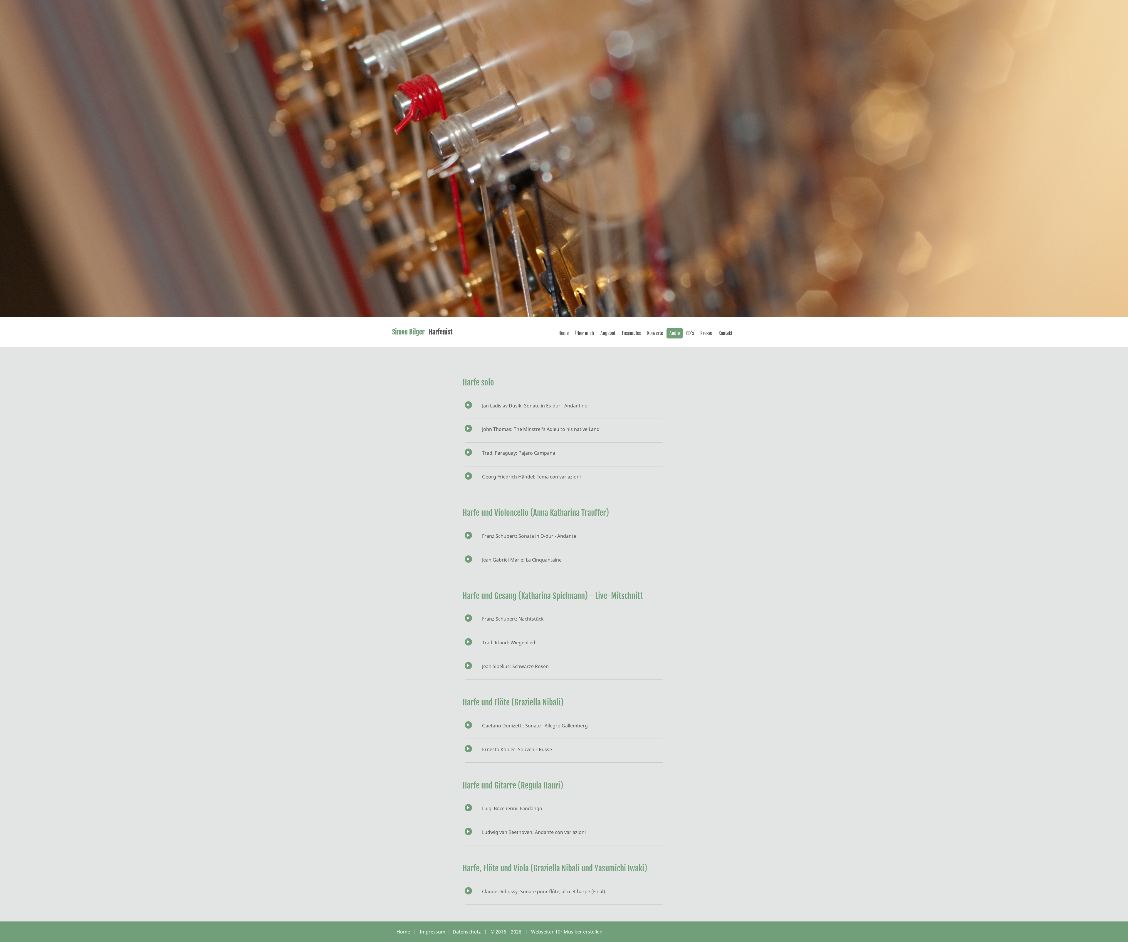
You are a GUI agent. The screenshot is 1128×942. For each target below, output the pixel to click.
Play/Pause (468, 405)
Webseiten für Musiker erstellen (566, 931)
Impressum (433, 931)
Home (403, 931)
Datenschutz (467, 931)
